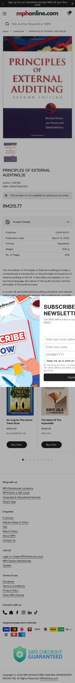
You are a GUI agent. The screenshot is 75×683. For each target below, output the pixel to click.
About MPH (9, 535)
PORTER (16, 182)
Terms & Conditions (14, 586)
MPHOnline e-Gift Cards (16, 492)
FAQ (5, 526)
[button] (68, 13)
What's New (9, 501)
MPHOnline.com (49, 678)
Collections (18, 31)
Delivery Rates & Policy (15, 522)
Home (5, 31)
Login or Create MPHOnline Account (23, 556)
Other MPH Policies (13, 595)
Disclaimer (8, 581)
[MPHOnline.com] (37, 13)
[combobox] (37, 23)
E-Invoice (8, 517)
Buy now (16, 444)
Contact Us (9, 540)
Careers (7, 565)
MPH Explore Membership (17, 560)
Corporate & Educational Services (22, 497)
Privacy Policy (10, 590)
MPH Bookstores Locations (18, 488)
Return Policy (10, 531)
